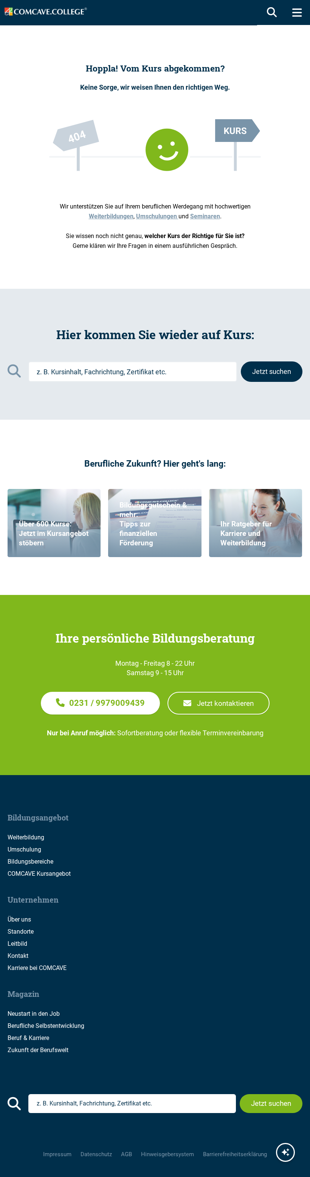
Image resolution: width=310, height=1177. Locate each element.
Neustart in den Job (34, 1013)
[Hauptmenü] (296, 12)
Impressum (57, 1154)
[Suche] (270, 12)
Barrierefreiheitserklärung (235, 1154)
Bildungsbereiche (30, 861)
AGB (126, 1154)
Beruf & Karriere (28, 1038)
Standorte (21, 931)
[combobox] (132, 371)
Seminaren (205, 216)
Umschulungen (157, 216)
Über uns (19, 919)
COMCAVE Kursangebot (39, 873)
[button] (100, 703)
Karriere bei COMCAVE (37, 967)
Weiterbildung (26, 837)
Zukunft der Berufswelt (38, 1050)
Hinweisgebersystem (167, 1154)
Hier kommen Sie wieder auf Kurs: (155, 335)
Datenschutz (96, 1154)
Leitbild (17, 943)
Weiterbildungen (111, 216)
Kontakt (18, 955)
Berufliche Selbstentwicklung (46, 1025)
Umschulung (24, 849)
